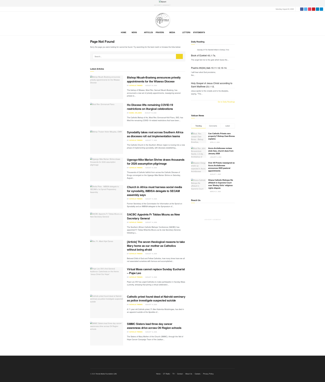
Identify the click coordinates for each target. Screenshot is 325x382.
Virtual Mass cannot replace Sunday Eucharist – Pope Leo (156, 271)
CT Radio (166, 373)
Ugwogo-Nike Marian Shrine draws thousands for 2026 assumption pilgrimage (155, 162)
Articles (148, 32)
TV (173, 373)
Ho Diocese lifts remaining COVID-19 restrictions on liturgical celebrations (150, 107)
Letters (186, 32)
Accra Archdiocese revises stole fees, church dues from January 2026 (220, 151)
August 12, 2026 (151, 332)
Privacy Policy (208, 373)
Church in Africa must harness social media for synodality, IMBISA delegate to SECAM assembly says (154, 191)
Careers (197, 373)
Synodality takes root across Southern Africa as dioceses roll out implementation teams (155, 134)
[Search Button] (179, 56)
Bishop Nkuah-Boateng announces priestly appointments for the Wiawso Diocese (154, 79)
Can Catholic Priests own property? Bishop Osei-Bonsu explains (221, 136)
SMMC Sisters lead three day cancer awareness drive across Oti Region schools (154, 326)
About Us (188, 373)
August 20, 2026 (151, 85)
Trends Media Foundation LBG (106, 374)
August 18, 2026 (150, 113)
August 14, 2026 (151, 199)
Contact (180, 373)
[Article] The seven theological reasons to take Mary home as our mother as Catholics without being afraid (156, 246)
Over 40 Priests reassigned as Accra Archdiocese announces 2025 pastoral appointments (221, 166)
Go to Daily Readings (226, 101)
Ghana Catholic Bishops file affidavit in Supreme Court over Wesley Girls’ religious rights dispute (220, 184)
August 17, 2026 (151, 140)
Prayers (160, 32)
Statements (199, 32)
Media (172, 32)
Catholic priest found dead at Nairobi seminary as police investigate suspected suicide (156, 298)
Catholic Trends (135, 85)
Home (123, 32)
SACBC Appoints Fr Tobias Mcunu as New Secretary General (153, 216)
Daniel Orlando (135, 113)
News (134, 32)
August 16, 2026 (151, 168)
